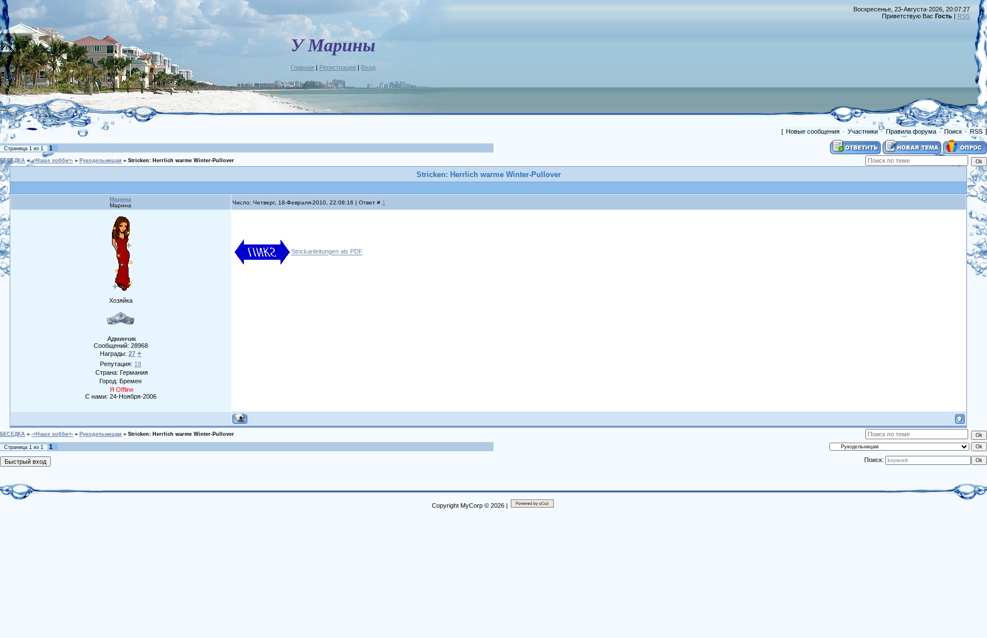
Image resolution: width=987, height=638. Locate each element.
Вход (368, 67)
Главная (302, 67)
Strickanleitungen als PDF (327, 251)
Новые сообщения (813, 131)
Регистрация (337, 67)
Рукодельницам (100, 160)
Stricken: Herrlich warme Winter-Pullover (181, 160)
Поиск (953, 131)
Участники (863, 131)
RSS (963, 16)
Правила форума (911, 131)
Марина (120, 199)
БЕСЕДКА (12, 160)
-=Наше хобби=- (52, 160)
